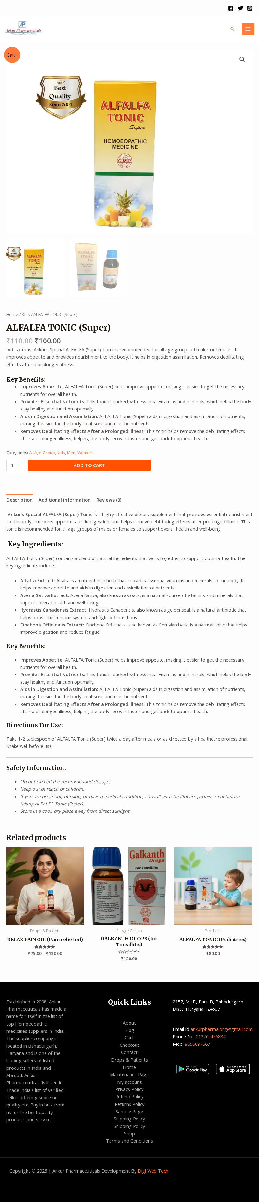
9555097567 (197, 1044)
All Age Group (42, 452)
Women (84, 452)
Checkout (129, 1045)
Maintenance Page (129, 1074)
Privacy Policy (129, 1089)
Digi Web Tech (153, 1171)
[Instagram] (250, 8)
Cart (129, 1037)
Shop (129, 1133)
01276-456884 (211, 1036)
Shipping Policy (129, 1118)
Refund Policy (129, 1096)
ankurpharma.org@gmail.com (221, 1029)
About (129, 1023)
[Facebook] (231, 8)
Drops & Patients (129, 1060)
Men (71, 452)
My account (129, 1082)
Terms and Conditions (129, 1140)
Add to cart (89, 465)
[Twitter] (240, 8)
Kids (26, 314)
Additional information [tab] (65, 499)
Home (12, 314)
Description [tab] (19, 499)
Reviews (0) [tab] (108, 499)
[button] (242, 59)
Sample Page (129, 1111)
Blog (129, 1030)
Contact (129, 1052)
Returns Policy (129, 1104)
